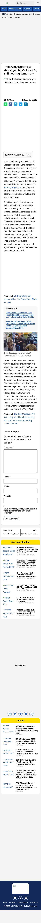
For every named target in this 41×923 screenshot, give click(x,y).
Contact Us (34, 902)
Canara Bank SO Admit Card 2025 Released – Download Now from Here (27, 752)
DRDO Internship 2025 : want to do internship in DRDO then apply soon (26, 741)
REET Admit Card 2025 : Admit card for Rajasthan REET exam (26, 599)
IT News (27, 9)
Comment (9, 447)
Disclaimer (12, 902)
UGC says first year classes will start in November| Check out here (20, 299)
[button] (5, 104)
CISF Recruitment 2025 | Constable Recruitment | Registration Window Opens (27, 574)
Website (7, 496)
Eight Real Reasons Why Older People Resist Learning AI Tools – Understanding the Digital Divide (20, 315)
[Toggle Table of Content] (27, 155)
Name (7, 477)
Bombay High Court (12, 187)
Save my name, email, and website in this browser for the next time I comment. (20, 511)
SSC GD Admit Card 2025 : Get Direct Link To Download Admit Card (26, 762)
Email (7, 486)
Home (4, 9)
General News (15, 9)
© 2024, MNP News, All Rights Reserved (20, 906)
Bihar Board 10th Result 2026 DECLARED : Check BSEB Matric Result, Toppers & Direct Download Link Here (27, 562)
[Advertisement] (20, 40)
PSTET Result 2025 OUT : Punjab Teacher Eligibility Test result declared (26, 611)
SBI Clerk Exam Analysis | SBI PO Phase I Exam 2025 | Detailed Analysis (27, 587)
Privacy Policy (23, 902)
